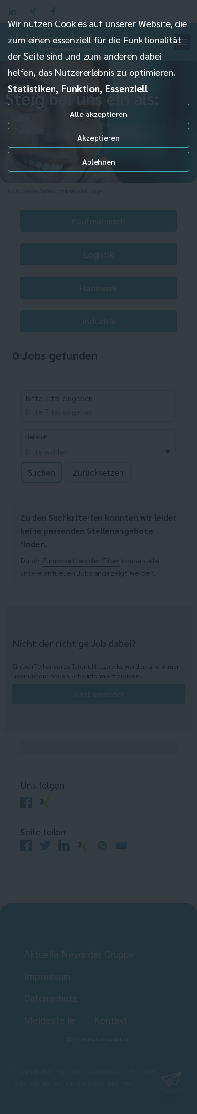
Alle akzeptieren (98, 114)
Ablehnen (98, 161)
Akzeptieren (98, 138)
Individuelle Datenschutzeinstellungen (57, 191)
